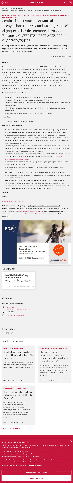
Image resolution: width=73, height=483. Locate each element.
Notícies (21, 8)
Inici (3, 8)
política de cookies (35, 465)
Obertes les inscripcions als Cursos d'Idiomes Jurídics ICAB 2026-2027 (18, 354)
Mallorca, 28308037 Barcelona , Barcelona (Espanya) (18, 308)
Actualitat (11, 8)
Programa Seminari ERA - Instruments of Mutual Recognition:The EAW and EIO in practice (17, 282)
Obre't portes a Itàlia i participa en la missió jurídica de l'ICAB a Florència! (17, 394)
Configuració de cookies (36, 473)
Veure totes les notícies (11, 429)
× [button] (71, 441)
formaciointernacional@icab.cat (30, 211)
